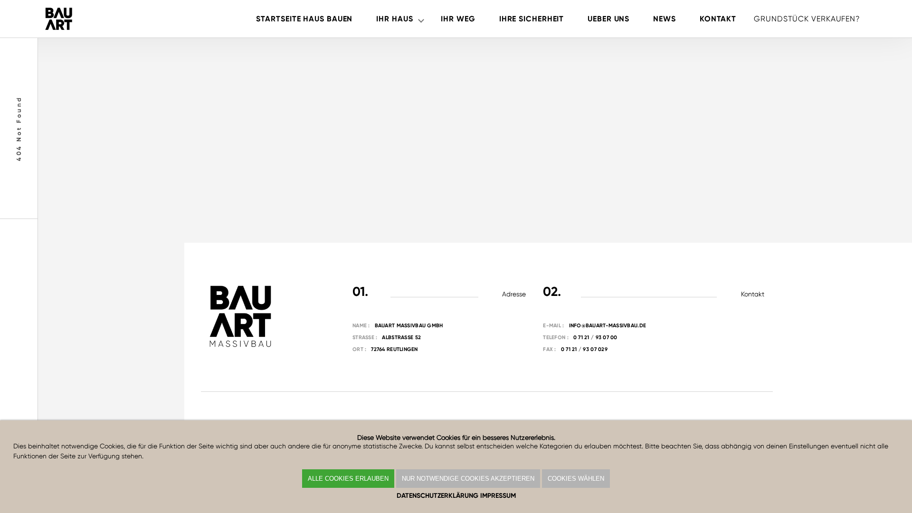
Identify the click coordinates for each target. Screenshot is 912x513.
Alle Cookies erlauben (348, 478)
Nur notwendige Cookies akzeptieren (468, 478)
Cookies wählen (576, 478)
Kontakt (718, 18)
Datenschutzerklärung (437, 496)
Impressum (498, 496)
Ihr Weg (458, 18)
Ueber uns (608, 18)
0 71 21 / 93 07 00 (595, 337)
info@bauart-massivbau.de (607, 326)
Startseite (304, 18)
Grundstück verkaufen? (807, 18)
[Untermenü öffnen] (421, 19)
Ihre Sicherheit (531, 18)
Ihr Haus (394, 18)
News (664, 18)
